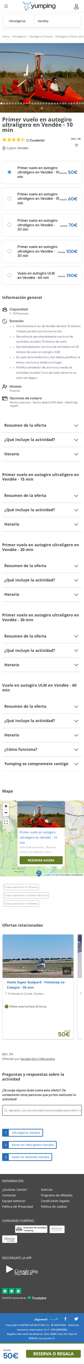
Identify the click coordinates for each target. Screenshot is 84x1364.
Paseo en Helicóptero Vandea (33, 1145)
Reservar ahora (41, 860)
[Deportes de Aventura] (39, 6)
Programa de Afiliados (57, 1195)
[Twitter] (76, 1320)
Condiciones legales (55, 1201)
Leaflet (47, 874)
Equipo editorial (13, 1201)
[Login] (77, 6)
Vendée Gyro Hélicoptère (37, 1059)
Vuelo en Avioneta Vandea (30, 1157)
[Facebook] (65, 1320)
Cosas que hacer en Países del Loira (26, 895)
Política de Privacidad (17, 1206)
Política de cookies (54, 1206)
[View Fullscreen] (6, 822)
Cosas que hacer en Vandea (21, 903)
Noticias (47, 1189)
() (35, 140)
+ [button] (6, 806)
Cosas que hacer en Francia (21, 887)
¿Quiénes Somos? (14, 1189)
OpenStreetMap (63, 874)
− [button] (6, 812)
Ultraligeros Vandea (26, 1133)
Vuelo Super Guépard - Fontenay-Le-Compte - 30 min (36, 984)
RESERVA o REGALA (53, 1354)
